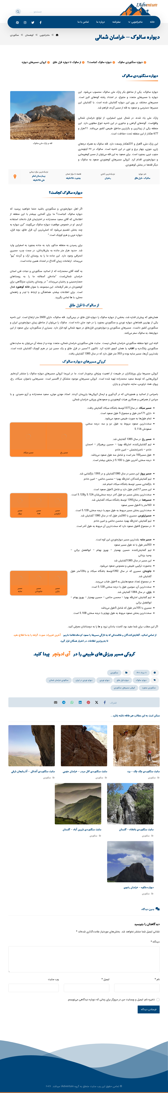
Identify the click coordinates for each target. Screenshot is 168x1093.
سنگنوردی (114, 672)
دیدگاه (155, 942)
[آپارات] (17, 22)
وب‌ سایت (53, 979)
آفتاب (131, 348)
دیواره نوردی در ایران (84, 680)
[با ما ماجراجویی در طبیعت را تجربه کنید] (138, 9)
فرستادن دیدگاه (148, 1009)
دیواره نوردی (104, 680)
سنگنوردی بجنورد (149, 687)
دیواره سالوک (141, 680)
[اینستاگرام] (25, 22)
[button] (16, 11)
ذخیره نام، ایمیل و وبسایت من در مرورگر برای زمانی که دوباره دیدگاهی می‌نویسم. (111, 999)
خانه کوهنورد (23, 287)
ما (71, 297)
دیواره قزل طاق (123, 680)
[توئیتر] (32, 22)
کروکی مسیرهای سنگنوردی (124, 687)
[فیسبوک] (40, 22)
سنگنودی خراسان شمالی (58, 680)
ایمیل (105, 979)
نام (157, 979)
